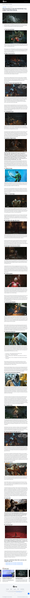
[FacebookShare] (3, 24)
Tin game (7, 4)
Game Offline (10, 4)
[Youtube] (15, 593)
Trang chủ (3, 4)
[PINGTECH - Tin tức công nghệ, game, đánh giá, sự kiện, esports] (4, 1)
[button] (27, 1)
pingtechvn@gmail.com (19, 591)
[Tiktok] (16, 593)
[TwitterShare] (3, 26)
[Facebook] (13, 593)
